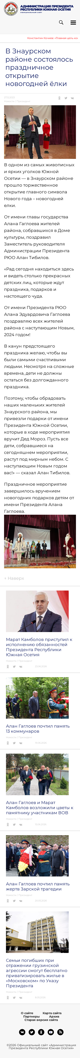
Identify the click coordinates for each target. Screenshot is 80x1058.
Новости (9, 101)
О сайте (27, 1013)
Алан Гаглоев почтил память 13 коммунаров (38, 729)
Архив (54, 1016)
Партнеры (31, 1016)
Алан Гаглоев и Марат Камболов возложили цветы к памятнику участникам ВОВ (39, 807)
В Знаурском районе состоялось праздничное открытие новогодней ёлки (39, 67)
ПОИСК (61, 22)
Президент (23, 101)
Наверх (14, 578)
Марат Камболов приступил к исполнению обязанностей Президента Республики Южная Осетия (39, 647)
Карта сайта (52, 1013)
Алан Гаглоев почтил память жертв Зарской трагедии (38, 886)
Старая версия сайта (41, 1020)
